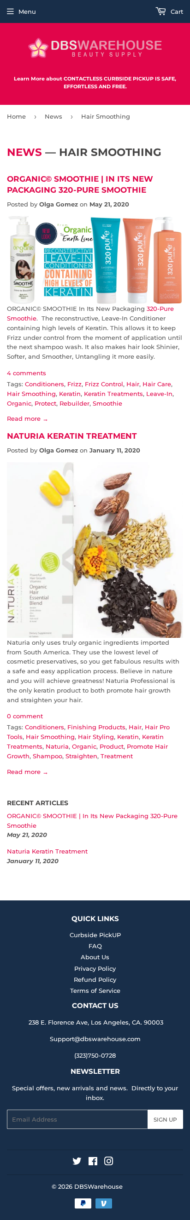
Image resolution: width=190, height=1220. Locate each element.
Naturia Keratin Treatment (72, 436)
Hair (132, 384)
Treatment (117, 756)
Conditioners (44, 384)
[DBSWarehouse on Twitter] (77, 1162)
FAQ (95, 946)
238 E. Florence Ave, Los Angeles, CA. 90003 (96, 1022)
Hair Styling (96, 736)
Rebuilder (74, 403)
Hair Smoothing (31, 393)
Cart (176, 11)
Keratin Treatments (113, 393)
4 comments (26, 373)
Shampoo (47, 756)
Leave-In (159, 393)
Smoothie (107, 403)
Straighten (81, 756)
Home (16, 116)
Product (112, 746)
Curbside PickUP (95, 935)
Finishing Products (96, 727)
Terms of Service (95, 990)
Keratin (70, 393)
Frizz (74, 384)
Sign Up (165, 1119)
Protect (45, 403)
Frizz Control (104, 384)
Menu (27, 11)
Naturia (57, 746)
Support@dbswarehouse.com (95, 1038)
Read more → (27, 418)
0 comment (25, 716)
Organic (19, 403)
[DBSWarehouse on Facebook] (93, 1162)
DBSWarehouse (98, 1186)
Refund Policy (95, 979)
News (53, 116)
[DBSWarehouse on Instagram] (108, 1162)
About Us (95, 957)
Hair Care (156, 384)
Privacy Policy (95, 968)
